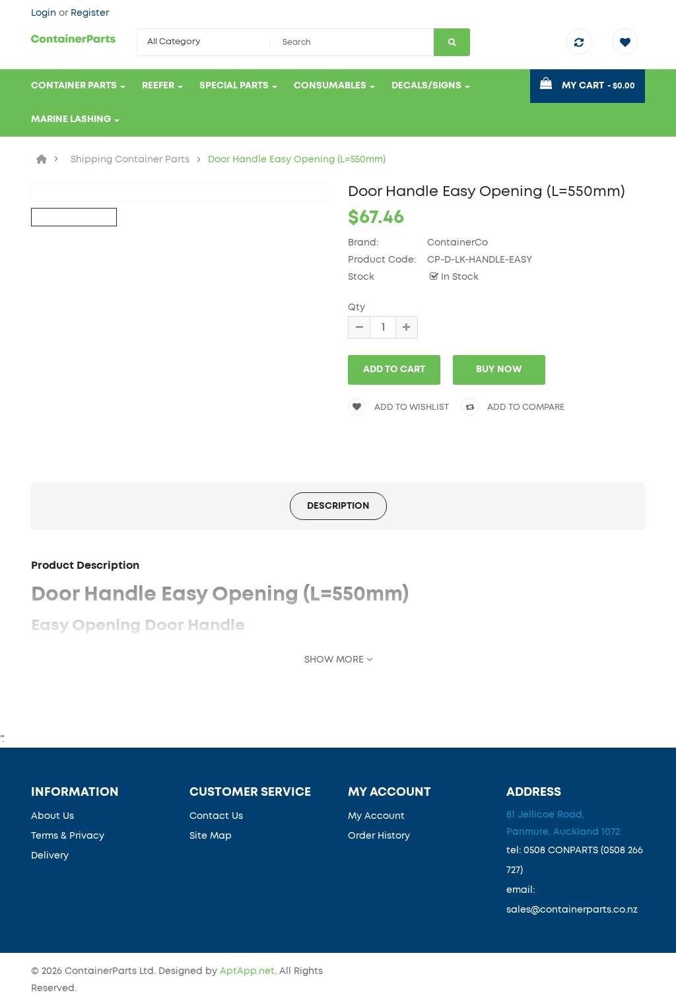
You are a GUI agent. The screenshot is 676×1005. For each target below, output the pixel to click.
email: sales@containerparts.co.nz (572, 900)
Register (90, 13)
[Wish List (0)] (628, 43)
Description (338, 506)
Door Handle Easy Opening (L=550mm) (297, 159)
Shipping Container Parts (130, 159)
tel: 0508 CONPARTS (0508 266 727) (574, 860)
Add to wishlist (410, 407)
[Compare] (582, 43)
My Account (376, 816)
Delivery (50, 855)
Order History (379, 836)
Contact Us (216, 816)
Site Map (210, 836)
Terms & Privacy (67, 836)
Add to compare (524, 407)
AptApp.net (247, 971)
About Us (52, 816)
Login (45, 13)
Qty (356, 307)
